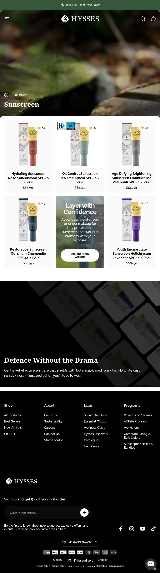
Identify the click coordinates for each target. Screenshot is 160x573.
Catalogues (92, 440)
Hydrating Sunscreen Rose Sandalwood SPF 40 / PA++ (28, 178)
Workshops (131, 427)
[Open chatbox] (151, 564)
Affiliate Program (135, 421)
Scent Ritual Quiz (95, 415)
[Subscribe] (84, 512)
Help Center (92, 446)
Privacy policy (59, 566)
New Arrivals (13, 427)
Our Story (50, 415)
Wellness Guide (94, 427)
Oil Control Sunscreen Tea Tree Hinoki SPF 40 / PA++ (80, 178)
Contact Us (52, 434)
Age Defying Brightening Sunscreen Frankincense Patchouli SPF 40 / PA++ (132, 178)
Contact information (97, 566)
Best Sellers (12, 421)
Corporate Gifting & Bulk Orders (137, 435)
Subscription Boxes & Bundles (138, 445)
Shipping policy (116, 566)
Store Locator (53, 440)
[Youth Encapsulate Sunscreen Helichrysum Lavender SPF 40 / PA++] (132, 220)
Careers (49, 427)
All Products (12, 415)
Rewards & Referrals (138, 415)
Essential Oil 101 (95, 421)
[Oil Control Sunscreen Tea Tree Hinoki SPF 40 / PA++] (80, 144)
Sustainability (53, 421)
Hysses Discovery (96, 434)
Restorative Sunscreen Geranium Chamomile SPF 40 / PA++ (28, 253)
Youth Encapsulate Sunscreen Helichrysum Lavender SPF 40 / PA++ (131, 253)
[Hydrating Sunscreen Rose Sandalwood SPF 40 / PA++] (28, 144)
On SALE (10, 434)
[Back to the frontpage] (6, 95)
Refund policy (43, 566)
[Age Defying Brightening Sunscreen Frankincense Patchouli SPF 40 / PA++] (132, 144)
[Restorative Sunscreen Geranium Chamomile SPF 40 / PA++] (28, 220)
